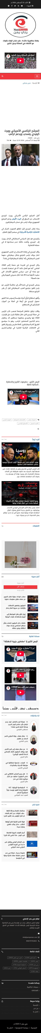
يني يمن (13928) (33, 965)
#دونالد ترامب (32, 420)
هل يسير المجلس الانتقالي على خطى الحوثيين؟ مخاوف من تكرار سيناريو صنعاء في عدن (16, 776)
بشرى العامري (23, 741)
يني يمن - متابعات (32, 499)
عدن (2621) (7, 968)
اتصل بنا (35, 1012)
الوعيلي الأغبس (23, 768)
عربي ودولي (27, 83)
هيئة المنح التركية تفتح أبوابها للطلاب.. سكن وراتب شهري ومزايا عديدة (15, 824)
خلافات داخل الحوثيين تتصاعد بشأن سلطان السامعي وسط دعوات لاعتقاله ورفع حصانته (14, 626)
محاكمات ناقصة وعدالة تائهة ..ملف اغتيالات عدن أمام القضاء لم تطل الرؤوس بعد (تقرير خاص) (14, 813)
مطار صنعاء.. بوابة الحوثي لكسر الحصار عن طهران (16, 737)
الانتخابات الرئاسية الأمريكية (29, 232)
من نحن (35, 1008)
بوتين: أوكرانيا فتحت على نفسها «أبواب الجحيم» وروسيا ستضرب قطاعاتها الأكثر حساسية (20, 463)
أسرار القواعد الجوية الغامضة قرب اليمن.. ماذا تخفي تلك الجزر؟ (14, 834)
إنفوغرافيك (34, 990)
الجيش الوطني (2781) (20, 968)
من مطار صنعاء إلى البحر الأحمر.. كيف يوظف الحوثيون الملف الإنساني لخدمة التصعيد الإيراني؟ (16, 752)
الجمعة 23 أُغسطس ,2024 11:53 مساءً (25, 140)
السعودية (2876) (33, 968)
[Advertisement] (20, 106)
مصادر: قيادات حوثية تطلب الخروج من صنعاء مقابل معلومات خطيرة (14, 598)
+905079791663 (31, 941)
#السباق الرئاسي (23, 423)
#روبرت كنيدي (7, 420)
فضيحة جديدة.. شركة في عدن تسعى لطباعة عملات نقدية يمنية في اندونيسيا (14, 856)
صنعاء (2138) (34, 971)
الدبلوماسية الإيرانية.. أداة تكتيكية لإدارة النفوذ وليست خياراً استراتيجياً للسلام (17, 790)
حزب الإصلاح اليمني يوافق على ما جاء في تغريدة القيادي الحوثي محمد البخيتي (15, 845)
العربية (29, 6)
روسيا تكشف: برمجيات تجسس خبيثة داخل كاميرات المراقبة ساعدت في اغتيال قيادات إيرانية (22, 502)
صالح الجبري (24, 757)
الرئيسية (35, 83)
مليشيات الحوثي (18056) (20, 961)
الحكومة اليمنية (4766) (19, 965)
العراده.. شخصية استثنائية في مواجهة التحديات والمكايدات (17, 764)
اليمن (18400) (34, 961)
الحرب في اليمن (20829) (15, 957)
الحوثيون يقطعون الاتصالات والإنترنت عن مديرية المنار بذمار (15, 607)
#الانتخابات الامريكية (19, 420)
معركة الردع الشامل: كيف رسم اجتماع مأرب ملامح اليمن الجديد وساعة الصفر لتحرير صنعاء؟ (16, 724)
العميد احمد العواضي (21, 795)
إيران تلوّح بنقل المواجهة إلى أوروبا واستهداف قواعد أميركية (15, 615)
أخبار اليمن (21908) (30, 957)
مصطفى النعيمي (22, 729)
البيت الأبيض (16, 218)
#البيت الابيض (34, 423)
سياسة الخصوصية (21, 1028)
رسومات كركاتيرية (32, 987)
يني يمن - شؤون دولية (30, 460)
